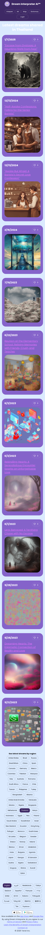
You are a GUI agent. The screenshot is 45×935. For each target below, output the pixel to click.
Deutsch (8, 891)
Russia (33, 758)
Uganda (32, 852)
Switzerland (32, 863)
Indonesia (10, 816)
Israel (36, 821)
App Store (24, 916)
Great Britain (13, 763)
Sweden (33, 836)
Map (24, 11)
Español (18, 891)
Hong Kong (35, 826)
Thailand (24, 810)
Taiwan (12, 789)
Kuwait (32, 868)
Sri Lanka (12, 836)
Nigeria (21, 805)
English (7, 885)
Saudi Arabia (12, 821)
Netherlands (12, 810)
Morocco (21, 831)
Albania (29, 795)
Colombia (11, 774)
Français (29, 891)
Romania (32, 779)
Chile (34, 784)
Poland (36, 816)
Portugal (10, 831)
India (12, 852)
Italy (11, 779)
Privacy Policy (32, 922)
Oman (21, 847)
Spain (34, 763)
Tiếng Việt (17, 901)
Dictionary (34, 11)
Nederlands (26, 885)
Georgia (21, 857)
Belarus (12, 847)
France (25, 784)
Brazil (25, 758)
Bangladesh (17, 795)
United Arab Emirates (16, 800)
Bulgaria (21, 852)
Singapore (32, 805)
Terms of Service (14, 922)
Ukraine (11, 805)
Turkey (33, 789)
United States (13, 758)
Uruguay (13, 868)
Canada (12, 768)
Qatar (22, 873)
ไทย (17, 906)
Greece (12, 842)
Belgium (23, 836)
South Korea (33, 831)
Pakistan (23, 774)
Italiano (25, 896)
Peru (28, 816)
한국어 (16, 896)
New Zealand (11, 826)
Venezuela (32, 800)
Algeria (21, 863)
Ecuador (23, 826)
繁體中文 (38, 901)
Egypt (20, 816)
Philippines (23, 789)
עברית (38, 891)
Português (36, 896)
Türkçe (38, 885)
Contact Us (23, 928)
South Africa (13, 784)
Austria (11, 863)
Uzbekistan (32, 847)
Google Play (38, 916)
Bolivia (23, 868)
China (25, 763)
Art (18, 11)
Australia (20, 779)
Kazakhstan (25, 821)
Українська (25, 906)
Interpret (9, 11)
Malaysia (34, 774)
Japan (10, 857)
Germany (23, 768)
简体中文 (28, 901)
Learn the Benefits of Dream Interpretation (22, 925)
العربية (16, 885)
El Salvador (32, 857)
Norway (22, 842)
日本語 (7, 896)
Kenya (34, 810)
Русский (6, 901)
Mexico (33, 768)
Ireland (32, 842)
